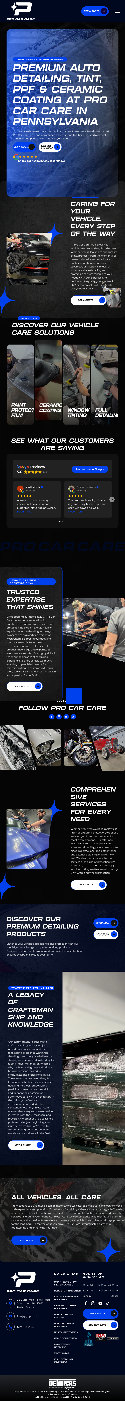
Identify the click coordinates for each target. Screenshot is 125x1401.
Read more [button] (24, 511)
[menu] (118, 11)
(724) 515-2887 (26, 1326)
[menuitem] (67, 1283)
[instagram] (59, 717)
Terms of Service (69, 1394)
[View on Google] (20, 488)
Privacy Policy (54, 1394)
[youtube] (66, 717)
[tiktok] (73, 717)
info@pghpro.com (28, 1316)
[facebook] (52, 717)
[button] (13, 499)
